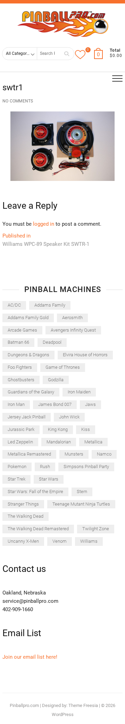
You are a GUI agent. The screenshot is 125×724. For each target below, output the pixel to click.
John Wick (69, 416)
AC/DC (14, 305)
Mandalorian (59, 441)
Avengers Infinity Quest (73, 330)
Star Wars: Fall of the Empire (35, 491)
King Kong (58, 429)
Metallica (93, 441)
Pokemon (17, 466)
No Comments (17, 101)
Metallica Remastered (29, 454)
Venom (59, 541)
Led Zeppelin (20, 441)
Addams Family (49, 305)
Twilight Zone (95, 528)
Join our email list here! (29, 657)
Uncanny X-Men (23, 541)
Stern (82, 491)
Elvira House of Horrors (85, 354)
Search (66, 54)
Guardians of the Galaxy (31, 391)
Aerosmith (72, 317)
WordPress (63, 714)
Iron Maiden (79, 391)
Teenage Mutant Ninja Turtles (81, 504)
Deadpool (52, 342)
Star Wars (48, 479)
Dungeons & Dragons (28, 354)
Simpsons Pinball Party (86, 466)
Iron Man (16, 404)
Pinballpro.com (24, 705)
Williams (89, 541)
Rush (45, 466)
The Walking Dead (25, 516)
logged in (43, 224)
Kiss (85, 429)
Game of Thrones (62, 367)
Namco (104, 454)
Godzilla (56, 379)
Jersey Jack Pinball (26, 416)
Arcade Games (22, 330)
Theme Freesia (83, 705)
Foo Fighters (20, 367)
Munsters (74, 454)
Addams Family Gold (28, 317)
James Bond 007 (55, 404)
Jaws (90, 404)
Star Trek (16, 479)
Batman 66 (18, 342)
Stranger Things (23, 504)
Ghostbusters (21, 379)
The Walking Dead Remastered (38, 528)
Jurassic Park (21, 429)
